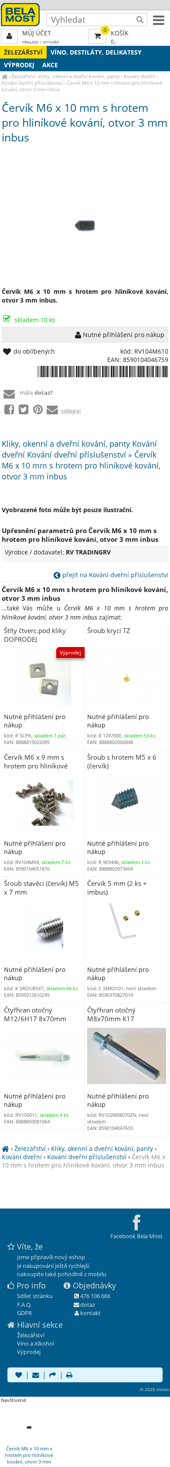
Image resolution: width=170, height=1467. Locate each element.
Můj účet (36, 33)
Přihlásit (30, 42)
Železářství (23, 52)
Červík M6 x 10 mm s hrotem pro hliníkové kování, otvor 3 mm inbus (83, 1161)
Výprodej (19, 65)
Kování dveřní (139, 76)
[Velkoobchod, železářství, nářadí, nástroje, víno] (4, 76)
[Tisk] (69, 1375)
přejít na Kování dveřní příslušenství (114, 575)
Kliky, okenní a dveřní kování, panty (79, 76)
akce (50, 65)
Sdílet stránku (35, 1296)
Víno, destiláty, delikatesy (96, 52)
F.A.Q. (24, 1305)
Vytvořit (51, 42)
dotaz (87, 1305)
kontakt (90, 1313)
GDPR (24, 1313)
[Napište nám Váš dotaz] (35, 1375)
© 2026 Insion (154, 1389)
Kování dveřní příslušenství (32, 82)
